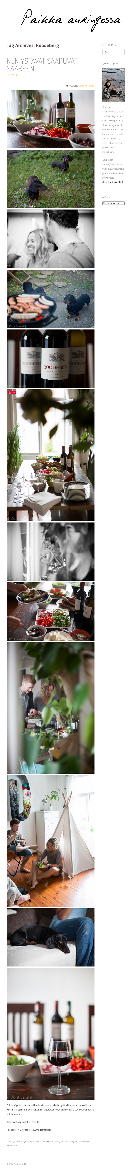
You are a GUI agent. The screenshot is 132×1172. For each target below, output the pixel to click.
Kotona (28, 1142)
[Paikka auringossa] (66, 20)
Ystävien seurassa (82, 1142)
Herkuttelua (19, 1142)
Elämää (10, 1142)
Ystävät (36, 1142)
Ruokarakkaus (67, 1142)
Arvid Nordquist (86, 85)
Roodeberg (55, 1142)
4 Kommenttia (13, 1145)
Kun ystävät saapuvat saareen (42, 64)
